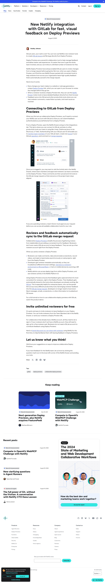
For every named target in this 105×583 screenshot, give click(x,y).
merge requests (56, 136)
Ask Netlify (98, 580)
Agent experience (59, 531)
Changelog (38, 11)
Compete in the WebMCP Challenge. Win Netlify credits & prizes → (50, 1)
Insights (31, 11)
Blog (5, 11)
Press (55, 549)
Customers (57, 540)
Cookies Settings (15, 579)
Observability (14, 537)
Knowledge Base (37, 537)
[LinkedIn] (82, 518)
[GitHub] (78, 518)
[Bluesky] (85, 518)
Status (34, 531)
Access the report (79, 505)
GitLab (28, 284)
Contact (83, 6)
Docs (34, 528)
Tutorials (24, 11)
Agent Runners (15, 528)
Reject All (9, 576)
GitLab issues (37, 56)
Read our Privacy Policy (12, 572)
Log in (90, 6)
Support (78, 531)
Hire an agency (37, 543)
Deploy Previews (41, 241)
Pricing (51, 6)
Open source (57, 534)
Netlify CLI (14, 543)
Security (13, 540)
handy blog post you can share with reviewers (47, 331)
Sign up (97, 6)
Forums (78, 537)
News (9, 11)
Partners (56, 543)
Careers (56, 546)
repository (34, 136)
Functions (13, 534)
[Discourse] (97, 518)
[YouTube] (93, 518)
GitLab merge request (39, 289)
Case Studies (16, 11)
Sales (77, 528)
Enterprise (14, 546)
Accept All (22, 576)
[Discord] (101, 518)
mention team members (36, 134)
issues (70, 134)
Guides (35, 540)
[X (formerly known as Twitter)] (89, 518)
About (56, 528)
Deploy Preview (38, 88)
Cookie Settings (33, 570)
